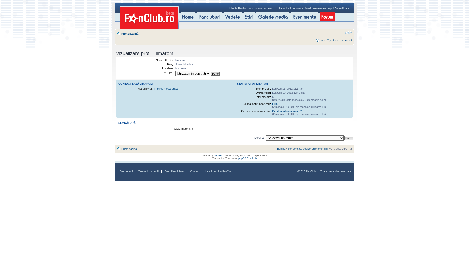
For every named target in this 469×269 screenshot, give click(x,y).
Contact (194, 171)
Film (275, 104)
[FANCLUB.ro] (149, 17)
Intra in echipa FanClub (218, 171)
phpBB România (247, 158)
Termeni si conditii (148, 171)
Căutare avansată (341, 40)
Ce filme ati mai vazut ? (287, 111)
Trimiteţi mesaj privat (166, 88)
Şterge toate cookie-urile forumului (308, 148)
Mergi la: (259, 137)
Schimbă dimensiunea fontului (348, 33)
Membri (233, 8)
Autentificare (342, 8)
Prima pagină (129, 33)
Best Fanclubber (174, 171)
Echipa (281, 148)
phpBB (218, 155)
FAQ (322, 40)
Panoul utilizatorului (290, 8)
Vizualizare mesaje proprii (319, 8)
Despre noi (126, 171)
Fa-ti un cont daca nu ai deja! (255, 8)
